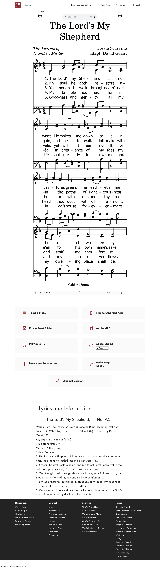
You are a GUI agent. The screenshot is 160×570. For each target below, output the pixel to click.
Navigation (120, 4)
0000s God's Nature (91, 507)
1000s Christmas (89, 510)
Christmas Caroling (124, 545)
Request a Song (55, 524)
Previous (45, 292)
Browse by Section (23, 521)
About (51, 507)
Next (108, 292)
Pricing (51, 521)
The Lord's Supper (124, 517)
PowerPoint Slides (41, 328)
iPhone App (20, 507)
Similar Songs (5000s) (103, 364)
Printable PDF (38, 344)
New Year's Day (122, 552)
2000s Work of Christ (91, 514)
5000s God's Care (90, 524)
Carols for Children (124, 549)
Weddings (120, 535)
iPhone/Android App (109, 313)
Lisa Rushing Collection (126, 528)
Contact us (53, 535)
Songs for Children (124, 524)
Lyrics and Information (43, 363)
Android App (21, 510)
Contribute (53, 531)
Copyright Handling (57, 514)
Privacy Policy (54, 510)
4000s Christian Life (91, 521)
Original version (73, 381)
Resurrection (121, 514)
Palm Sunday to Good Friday (128, 510)
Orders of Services (56, 517)
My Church (20, 514)
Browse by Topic (22, 524)
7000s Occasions (89, 531)
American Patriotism (124, 542)
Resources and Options (81, 4)
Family (118, 538)
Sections (86, 502)
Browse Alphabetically (24, 517)
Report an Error (55, 528)
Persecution (121, 521)
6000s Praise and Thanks (93, 528)
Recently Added (123, 507)
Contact (136, 4)
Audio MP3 (103, 328)
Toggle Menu (37, 313)
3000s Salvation (89, 517)
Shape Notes (121, 556)
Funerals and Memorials (126, 531)
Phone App (105, 4)
